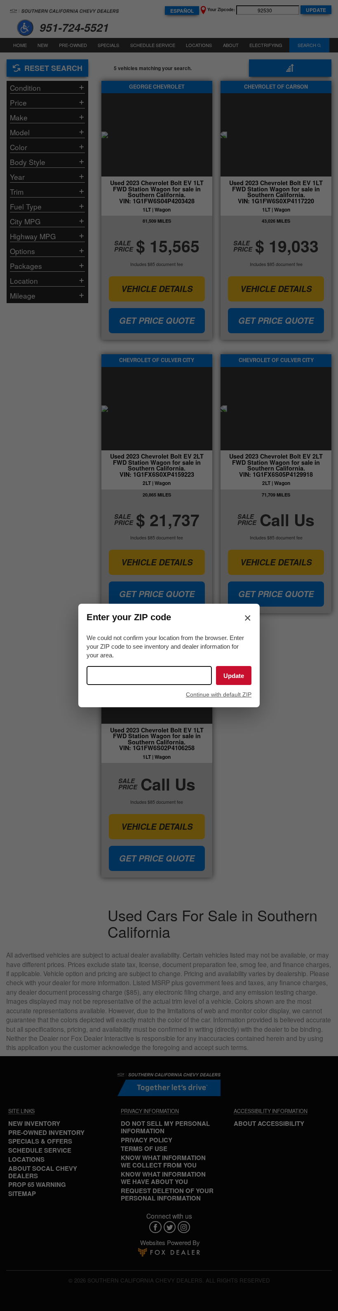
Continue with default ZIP (218, 694)
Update (233, 675)
